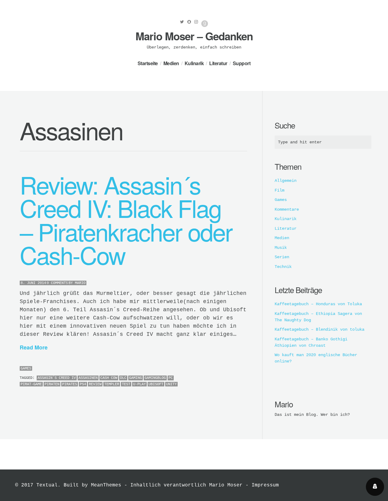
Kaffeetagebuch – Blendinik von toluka (319, 329)
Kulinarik (194, 63)
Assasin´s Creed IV (57, 378)
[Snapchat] (189, 22)
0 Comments (57, 283)
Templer (111, 384)
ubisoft (156, 384)
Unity (171, 384)
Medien (171, 63)
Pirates (69, 384)
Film (279, 190)
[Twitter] (182, 22)
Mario (80, 283)
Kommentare (287, 209)
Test (126, 384)
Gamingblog (155, 378)
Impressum (265, 485)
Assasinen (88, 378)
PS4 (83, 384)
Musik (281, 247)
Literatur (218, 63)
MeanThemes (106, 485)
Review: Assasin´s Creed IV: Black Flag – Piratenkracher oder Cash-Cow (126, 219)
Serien (282, 257)
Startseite (148, 63)
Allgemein (285, 180)
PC (171, 378)
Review (95, 384)
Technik (283, 266)
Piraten (52, 384)
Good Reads (204, 23)
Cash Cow (108, 378)
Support (242, 63)
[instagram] (196, 22)
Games (26, 368)
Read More (34, 347)
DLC (123, 378)
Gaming (135, 378)
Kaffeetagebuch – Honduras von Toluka (318, 304)
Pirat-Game (31, 384)
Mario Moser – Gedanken (194, 36)
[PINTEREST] (236, 369)
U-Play (139, 384)
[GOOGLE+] (245, 369)
